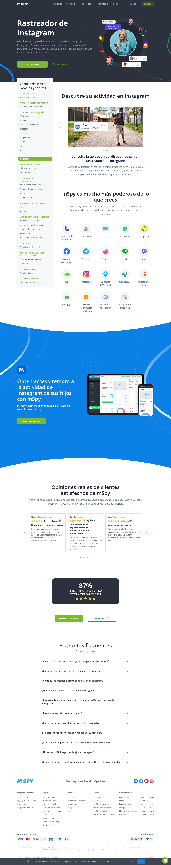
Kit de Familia (48, 814)
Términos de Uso (100, 797)
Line (22, 146)
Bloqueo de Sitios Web (30, 229)
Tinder (23, 141)
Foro (70, 811)
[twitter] (141, 781)
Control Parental (49, 804)
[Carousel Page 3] (87, 557)
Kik (21, 154)
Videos (23, 211)
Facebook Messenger (29, 124)
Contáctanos (73, 804)
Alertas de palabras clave (31, 237)
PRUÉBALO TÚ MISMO (69, 618)
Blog (70, 807)
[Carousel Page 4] (90, 557)
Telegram (24, 133)
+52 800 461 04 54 (147, 811)
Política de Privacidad (102, 804)
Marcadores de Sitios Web (32, 225)
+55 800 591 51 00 (147, 800)
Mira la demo (62, 64)
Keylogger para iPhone (26, 804)
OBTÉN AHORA (32, 64)
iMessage (24, 129)
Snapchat (24, 120)
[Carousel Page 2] (105, 150)
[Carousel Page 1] (103, 150)
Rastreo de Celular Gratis (52, 811)
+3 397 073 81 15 (147, 804)
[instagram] (152, 781)
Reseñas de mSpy (50, 825)
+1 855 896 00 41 (147, 797)
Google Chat (25, 137)
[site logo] (22, 4)
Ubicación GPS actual (29, 168)
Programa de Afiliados (77, 800)
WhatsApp (24, 116)
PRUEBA (148, 4)
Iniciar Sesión (103, 4)
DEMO (115, 4)
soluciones (71, 4)
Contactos (24, 263)
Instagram (24, 159)
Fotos (22, 207)
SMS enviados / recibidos (31, 106)
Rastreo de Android (50, 797)
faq (82, 4)
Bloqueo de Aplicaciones (31, 189)
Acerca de (72, 797)
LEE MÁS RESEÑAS (102, 618)
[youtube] (146, 781)
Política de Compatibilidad (104, 814)
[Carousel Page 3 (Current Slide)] (107, 150)
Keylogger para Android (26, 800)
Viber (22, 150)
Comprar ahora (31, 421)
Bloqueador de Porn (25, 807)
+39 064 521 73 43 (147, 814)
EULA (96, 800)
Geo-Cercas (25, 172)
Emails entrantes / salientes (32, 247)
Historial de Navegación (31, 220)
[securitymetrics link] (136, 839)
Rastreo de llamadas (29, 97)
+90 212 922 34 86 (147, 807)
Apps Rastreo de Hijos (51, 807)
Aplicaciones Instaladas (30, 184)
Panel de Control (27, 273)
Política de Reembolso (102, 807)
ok (141, 861)
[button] (165, 860)
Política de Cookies (101, 811)
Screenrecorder (27, 197)
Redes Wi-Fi (25, 233)
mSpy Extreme (48, 818)
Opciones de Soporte (29, 282)
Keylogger (24, 193)
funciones (57, 4)
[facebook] (136, 781)
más (126, 850)
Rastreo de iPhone (50, 800)
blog (90, 4)
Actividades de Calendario (32, 259)
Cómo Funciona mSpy (51, 821)
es (135, 4)
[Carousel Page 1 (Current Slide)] (80, 557)
